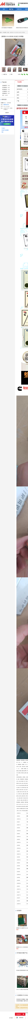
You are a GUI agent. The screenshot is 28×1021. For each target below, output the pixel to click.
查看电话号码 (6, 104)
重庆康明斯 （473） (6, 89)
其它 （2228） (5, 95)
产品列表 (4, 32)
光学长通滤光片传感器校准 (6, 27)
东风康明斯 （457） (6, 91)
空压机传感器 (19, 1001)
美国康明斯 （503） (6, 85)
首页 (1, 32)
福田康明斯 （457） (6, 93)
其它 (8, 32)
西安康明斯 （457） (6, 87)
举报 (11, 74)
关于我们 (11, 1018)
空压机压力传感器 (20, 999)
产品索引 (3, 128)
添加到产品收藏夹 (5, 130)
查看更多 (7, 112)
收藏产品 (5, 74)
